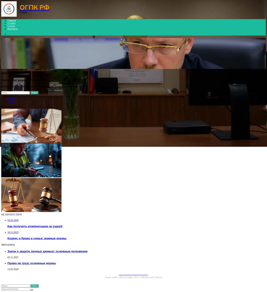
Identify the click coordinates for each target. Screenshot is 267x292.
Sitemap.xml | (148, 277)
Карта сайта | (112, 277)
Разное (158, 277)
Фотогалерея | (126, 277)
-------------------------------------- (133, 274)
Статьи (11, 26)
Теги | (137, 277)
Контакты (12, 29)
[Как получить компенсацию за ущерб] (94, 160)
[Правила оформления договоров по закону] (94, 126)
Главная (11, 20)
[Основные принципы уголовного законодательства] (94, 195)
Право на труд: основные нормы (31, 263)
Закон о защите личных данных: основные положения (47, 251)
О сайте (11, 23)
